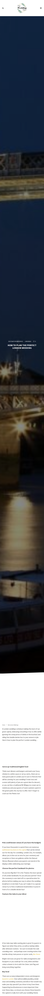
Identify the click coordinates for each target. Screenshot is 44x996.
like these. (36, 954)
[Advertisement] (22, 700)
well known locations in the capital (14, 850)
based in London (8, 979)
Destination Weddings (15, 341)
